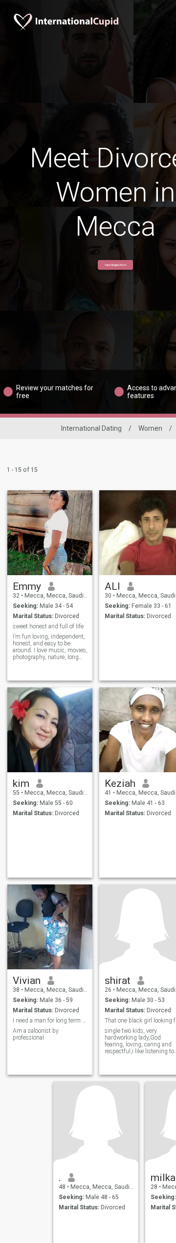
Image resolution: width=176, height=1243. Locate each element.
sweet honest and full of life (48, 626)
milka (163, 1177)
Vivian (27, 980)
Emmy (27, 586)
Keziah (120, 783)
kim (21, 783)
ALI (112, 586)
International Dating (91, 428)
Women (150, 428)
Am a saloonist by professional (36, 1034)
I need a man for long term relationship (50, 1020)
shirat (118, 980)
